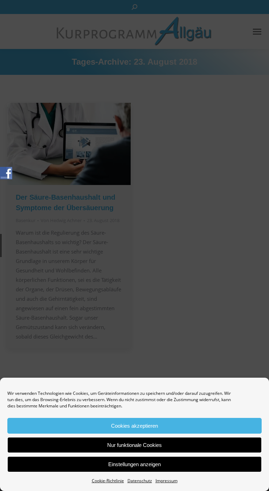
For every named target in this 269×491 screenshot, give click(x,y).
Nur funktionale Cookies (134, 445)
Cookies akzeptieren (134, 426)
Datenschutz (139, 481)
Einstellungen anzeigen (134, 464)
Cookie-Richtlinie (108, 481)
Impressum (167, 481)
